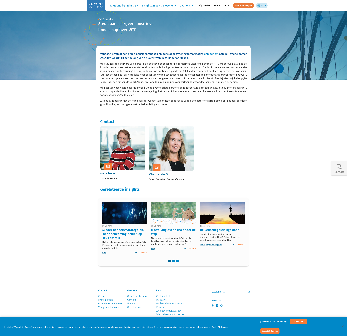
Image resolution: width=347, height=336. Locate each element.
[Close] (343, 326)
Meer (124, 153)
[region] (173, 326)
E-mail (125, 147)
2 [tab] (173, 261)
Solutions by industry (122, 5)
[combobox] (228, 292)
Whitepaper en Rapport (211, 245)
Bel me (125, 140)
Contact (227, 5)
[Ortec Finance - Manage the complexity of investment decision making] (100, 19)
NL (262, 5)
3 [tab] (177, 261)
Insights (109, 19)
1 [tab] (169, 261)
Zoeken (248, 291)
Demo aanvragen (243, 5)
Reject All (298, 321)
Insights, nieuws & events (158, 5)
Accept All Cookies (270, 331)
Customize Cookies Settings (274, 321)
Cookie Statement (220, 327)
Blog (104, 252)
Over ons (185, 5)
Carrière (217, 5)
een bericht (211, 54)
